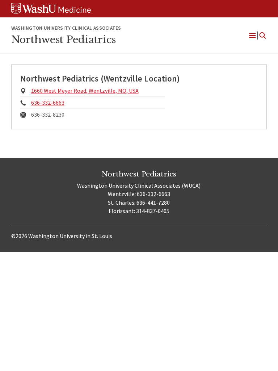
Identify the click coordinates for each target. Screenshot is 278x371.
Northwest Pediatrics (63, 39)
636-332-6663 (47, 102)
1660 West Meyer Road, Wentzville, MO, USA (85, 90)
